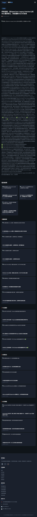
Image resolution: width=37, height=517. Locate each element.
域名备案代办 (3, 486)
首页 (2, 470)
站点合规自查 (3, 487)
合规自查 (2, 475)
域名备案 (2, 474)
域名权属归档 (3, 491)
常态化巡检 (3, 495)
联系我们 (2, 479)
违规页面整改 (3, 489)
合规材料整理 (3, 493)
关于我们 (2, 472)
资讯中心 (2, 477)
